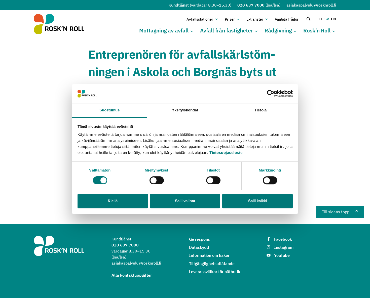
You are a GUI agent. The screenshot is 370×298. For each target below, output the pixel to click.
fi (320, 19)
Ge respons (199, 239)
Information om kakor (209, 255)
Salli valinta (185, 201)
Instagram (283, 247)
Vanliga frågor (287, 19)
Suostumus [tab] (109, 110)
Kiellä (113, 201)
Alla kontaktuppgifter (132, 275)
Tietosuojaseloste (226, 153)
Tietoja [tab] (260, 110)
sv (326, 19)
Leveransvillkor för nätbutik (214, 271)
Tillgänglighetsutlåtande (212, 263)
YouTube (282, 255)
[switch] (157, 180)
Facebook (283, 239)
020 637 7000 (251, 5)
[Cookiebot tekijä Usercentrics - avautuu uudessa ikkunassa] (271, 93)
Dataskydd (199, 247)
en (333, 19)
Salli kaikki (257, 201)
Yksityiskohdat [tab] (185, 110)
